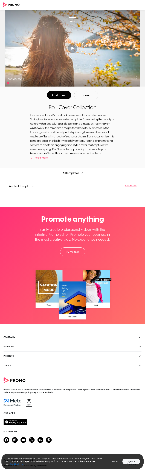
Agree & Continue (131, 462)
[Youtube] (23, 440)
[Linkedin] (40, 440)
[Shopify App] (72, 422)
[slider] (8, 83)
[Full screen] (135, 77)
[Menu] (140, 5)
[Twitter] (32, 440)
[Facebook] (12, 402)
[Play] (72, 48)
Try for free (72, 252)
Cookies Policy (17, 464)
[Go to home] (12, 5)
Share (86, 95)
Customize (59, 95)
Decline (114, 461)
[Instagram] (29, 402)
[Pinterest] (49, 440)
